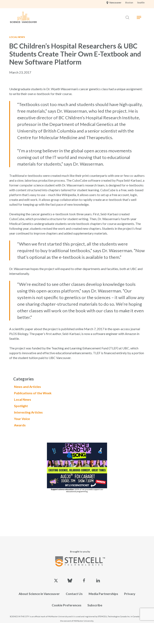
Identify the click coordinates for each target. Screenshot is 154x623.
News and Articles (27, 386)
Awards (20, 425)
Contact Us (74, 594)
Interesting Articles (28, 412)
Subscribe (94, 605)
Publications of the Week (33, 393)
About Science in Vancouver (39, 594)
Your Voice (22, 419)
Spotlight (21, 406)
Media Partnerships (103, 594)
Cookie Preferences (66, 605)
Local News (17, 36)
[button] (139, 17)
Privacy (129, 594)
